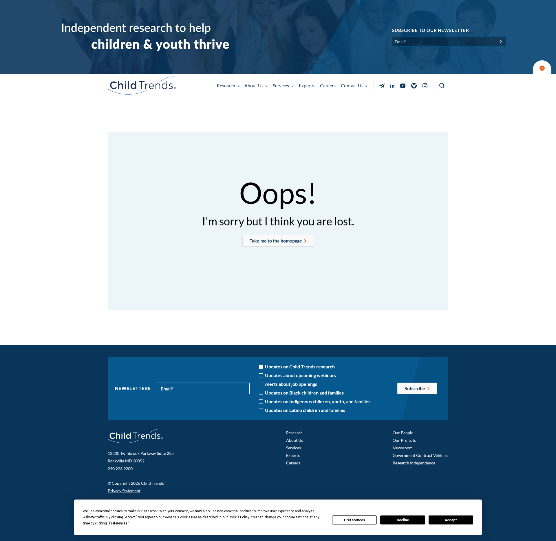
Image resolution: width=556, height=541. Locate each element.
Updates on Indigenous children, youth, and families (317, 401)
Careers (328, 85)
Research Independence (414, 462)
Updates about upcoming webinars (300, 375)
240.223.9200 (120, 468)
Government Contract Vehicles (420, 455)
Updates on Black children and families (304, 392)
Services (293, 447)
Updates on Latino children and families (305, 410)
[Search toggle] (442, 85)
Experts (306, 85)
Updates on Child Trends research (300, 366)
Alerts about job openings (291, 384)
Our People (403, 432)
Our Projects (404, 440)
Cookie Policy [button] (238, 517)
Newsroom (403, 447)
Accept (451, 520)
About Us (294, 440)
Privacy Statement (124, 490)
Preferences (354, 520)
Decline (403, 520)
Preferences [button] (118, 523)
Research (294, 432)
